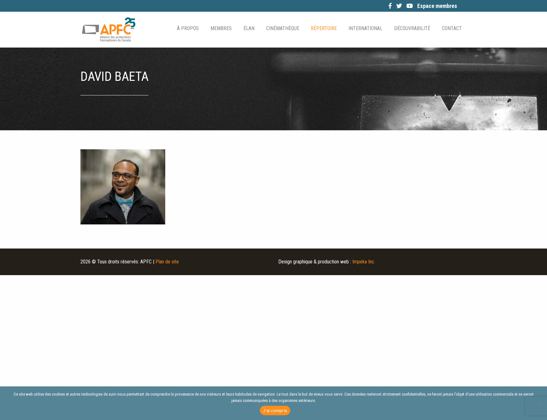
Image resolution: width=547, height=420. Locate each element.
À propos (188, 28)
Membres (221, 28)
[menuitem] (187, 28)
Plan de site (167, 262)
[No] (539, 403)
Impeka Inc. (363, 262)
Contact (452, 28)
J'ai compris (275, 410)
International (365, 28)
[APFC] (108, 29)
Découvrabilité (412, 28)
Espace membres (437, 6)
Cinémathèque (282, 28)
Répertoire (324, 28)
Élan (249, 28)
